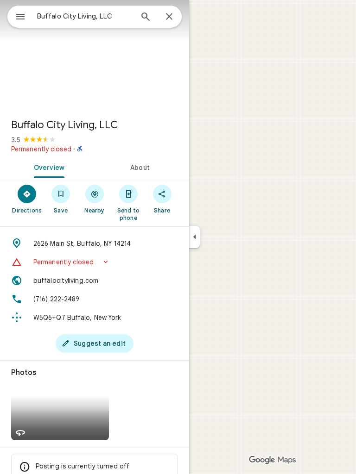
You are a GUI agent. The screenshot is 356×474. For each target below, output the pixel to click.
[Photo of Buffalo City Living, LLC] (94, 55)
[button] (94, 262)
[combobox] (85, 16)
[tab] (47, 167)
